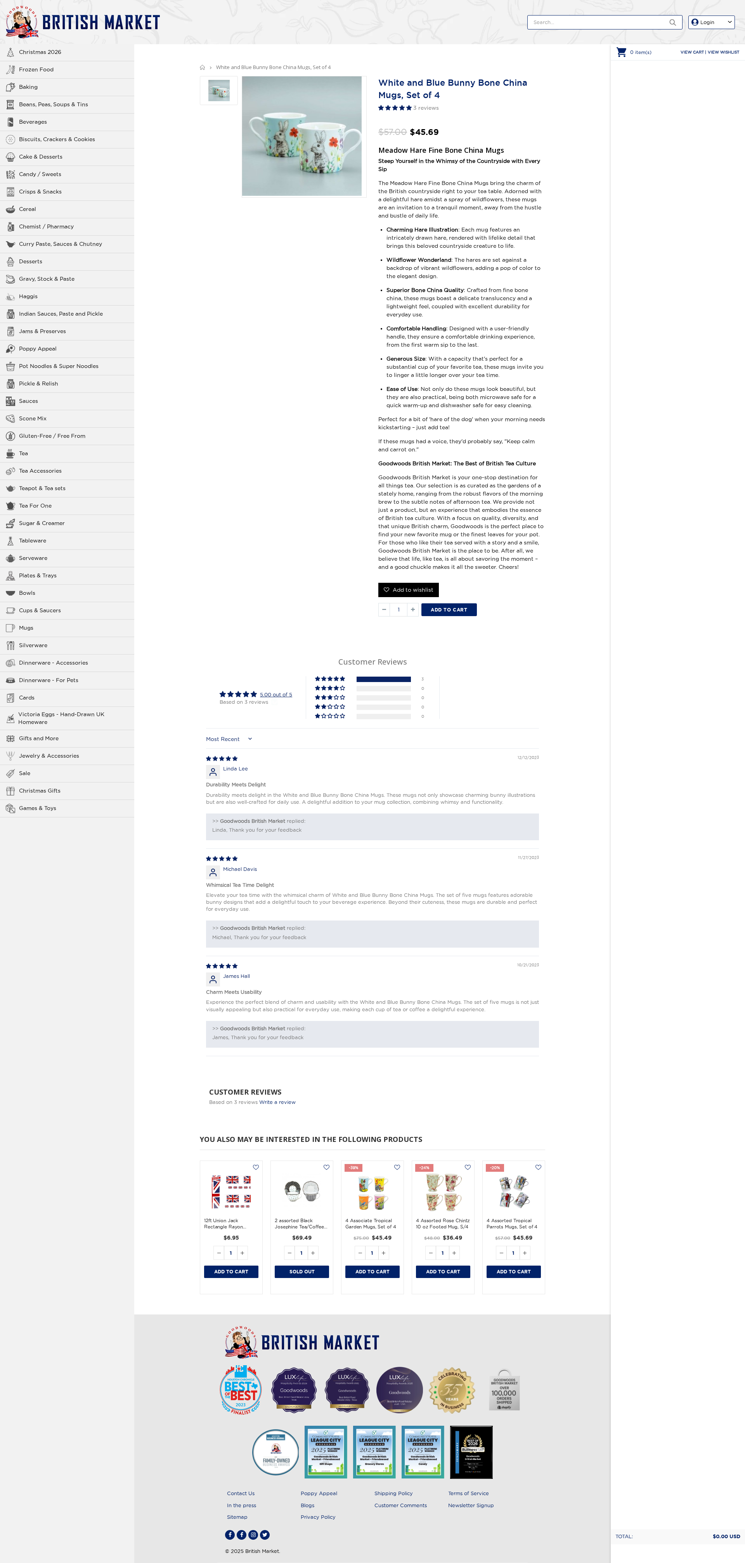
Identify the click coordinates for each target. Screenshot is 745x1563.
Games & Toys (37, 808)
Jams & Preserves (42, 331)
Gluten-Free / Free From (52, 436)
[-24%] (443, 1192)
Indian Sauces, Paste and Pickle (61, 314)
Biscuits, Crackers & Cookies (57, 139)
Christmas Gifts (40, 791)
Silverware (33, 645)
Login (707, 22)
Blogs (307, 1505)
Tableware (32, 540)
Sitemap (237, 1517)
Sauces (28, 401)
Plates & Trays (38, 575)
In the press (241, 1505)
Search (672, 22)
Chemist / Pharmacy (46, 226)
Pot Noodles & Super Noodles (59, 366)
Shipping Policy (393, 1493)
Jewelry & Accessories (49, 756)
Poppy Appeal (38, 348)
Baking (28, 87)
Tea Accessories (40, 471)
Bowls (27, 593)
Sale (24, 773)
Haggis (28, 296)
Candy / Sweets (40, 174)
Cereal (27, 209)
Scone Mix (33, 418)
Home (203, 67)
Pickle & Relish (38, 383)
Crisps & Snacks (40, 191)
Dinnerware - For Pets (48, 680)
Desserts (30, 261)
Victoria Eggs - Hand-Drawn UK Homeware (61, 718)
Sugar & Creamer (42, 523)
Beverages (33, 122)
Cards (27, 697)
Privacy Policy (318, 1517)
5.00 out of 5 (276, 694)
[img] (221, 758)
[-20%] (513, 1192)
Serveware (33, 558)
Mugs (26, 628)
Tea (23, 453)
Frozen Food (36, 69)
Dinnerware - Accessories (53, 663)
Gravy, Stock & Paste (46, 279)
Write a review (277, 1102)
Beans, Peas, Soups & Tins (53, 104)
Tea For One (35, 506)
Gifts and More (39, 738)
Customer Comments (400, 1505)
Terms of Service (468, 1493)
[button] (395, 108)
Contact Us (241, 1493)
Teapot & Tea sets (42, 488)
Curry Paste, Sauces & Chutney (60, 244)
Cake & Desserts (40, 157)
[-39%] (372, 1192)
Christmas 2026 (40, 52)
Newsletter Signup (471, 1505)
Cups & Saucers (40, 610)
